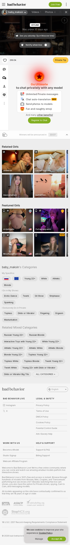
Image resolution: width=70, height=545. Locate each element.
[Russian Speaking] (6, 278)
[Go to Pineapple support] (5, 512)
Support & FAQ (43, 450)
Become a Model (11, 450)
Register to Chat (39, 120)
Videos (36, 12)
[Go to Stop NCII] (21, 512)
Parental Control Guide (46, 428)
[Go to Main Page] (21, 4)
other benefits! (45, 115)
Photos (50, 12)
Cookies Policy (43, 422)
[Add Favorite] (5, 60)
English (55, 389)
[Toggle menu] (3, 4)
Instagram (11, 405)
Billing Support (43, 455)
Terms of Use (42, 411)
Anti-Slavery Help (44, 434)
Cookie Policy (45, 533)
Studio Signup (9, 455)
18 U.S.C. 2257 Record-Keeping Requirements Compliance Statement (34, 522)
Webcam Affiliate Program (15, 461)
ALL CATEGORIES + (45, 374)
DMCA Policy (42, 417)
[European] (16, 278)
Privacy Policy (42, 405)
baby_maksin (10, 267)
